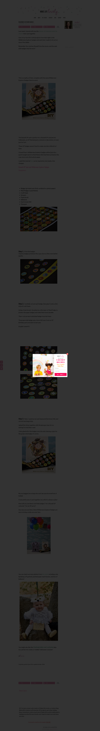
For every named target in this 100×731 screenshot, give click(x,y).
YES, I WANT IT (61, 374)
